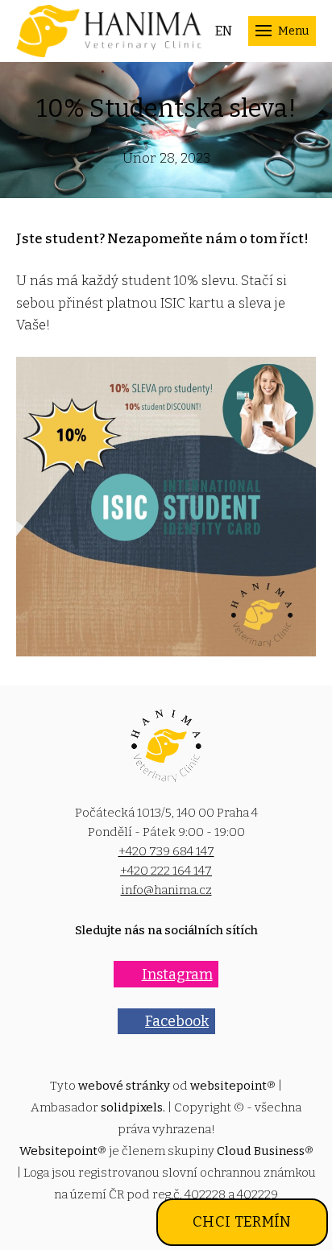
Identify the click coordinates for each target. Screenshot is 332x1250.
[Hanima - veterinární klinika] (108, 31)
